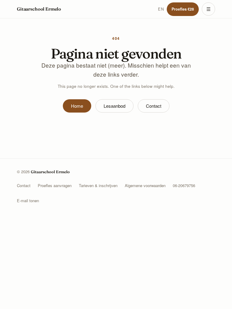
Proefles (183, 9)
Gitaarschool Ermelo (39, 9)
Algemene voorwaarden (145, 185)
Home (77, 106)
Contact (153, 106)
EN (161, 9)
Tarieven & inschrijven (98, 185)
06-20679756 (184, 185)
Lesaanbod (114, 106)
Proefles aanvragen (55, 185)
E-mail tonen (28, 200)
